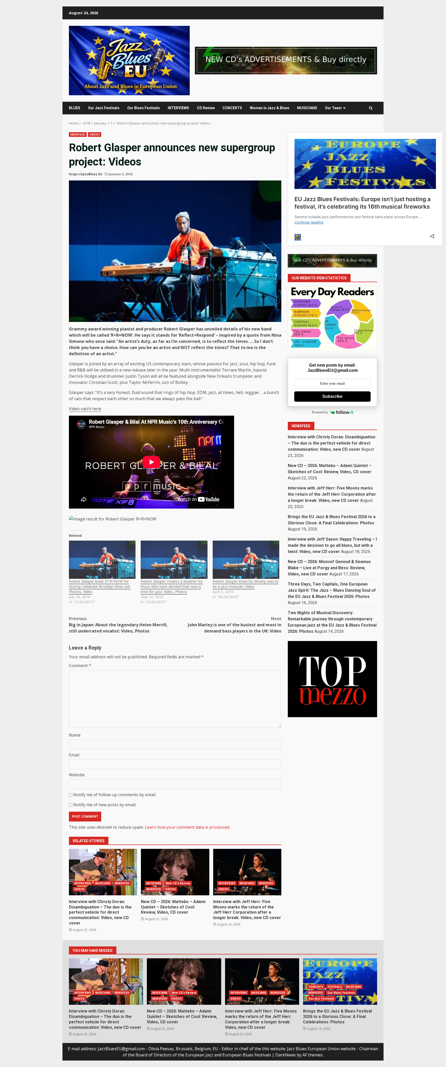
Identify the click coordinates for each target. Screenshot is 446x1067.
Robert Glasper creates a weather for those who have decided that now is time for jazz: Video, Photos (172, 586)
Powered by (320, 412)
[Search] (370, 108)
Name (75, 735)
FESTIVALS (335, 987)
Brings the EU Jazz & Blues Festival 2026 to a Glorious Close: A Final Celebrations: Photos (340, 981)
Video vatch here (85, 409)
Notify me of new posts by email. (104, 805)
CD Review (206, 108)
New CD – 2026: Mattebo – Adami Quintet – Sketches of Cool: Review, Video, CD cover (175, 872)
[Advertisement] (286, 60)
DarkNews (285, 1055)
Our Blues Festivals (143, 108)
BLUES (74, 108)
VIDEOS (95, 134)
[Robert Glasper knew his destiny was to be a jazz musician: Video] (246, 560)
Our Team (333, 108)
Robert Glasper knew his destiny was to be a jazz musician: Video (245, 584)
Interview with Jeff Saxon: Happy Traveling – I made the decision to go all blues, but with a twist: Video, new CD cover (332, 545)
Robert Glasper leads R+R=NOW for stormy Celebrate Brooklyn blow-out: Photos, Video (100, 586)
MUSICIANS (307, 108)
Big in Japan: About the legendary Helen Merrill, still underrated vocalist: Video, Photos (118, 625)
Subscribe (332, 396)
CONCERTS (232, 108)
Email (74, 755)
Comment (80, 665)
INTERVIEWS (178, 108)
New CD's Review (178, 883)
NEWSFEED (77, 134)
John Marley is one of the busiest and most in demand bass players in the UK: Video (234, 625)
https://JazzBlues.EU (85, 174)
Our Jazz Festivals (104, 108)
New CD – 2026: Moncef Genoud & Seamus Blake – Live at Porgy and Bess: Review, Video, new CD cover (329, 567)
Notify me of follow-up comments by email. (114, 794)
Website (77, 775)
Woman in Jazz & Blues (269, 108)
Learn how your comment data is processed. (187, 827)
